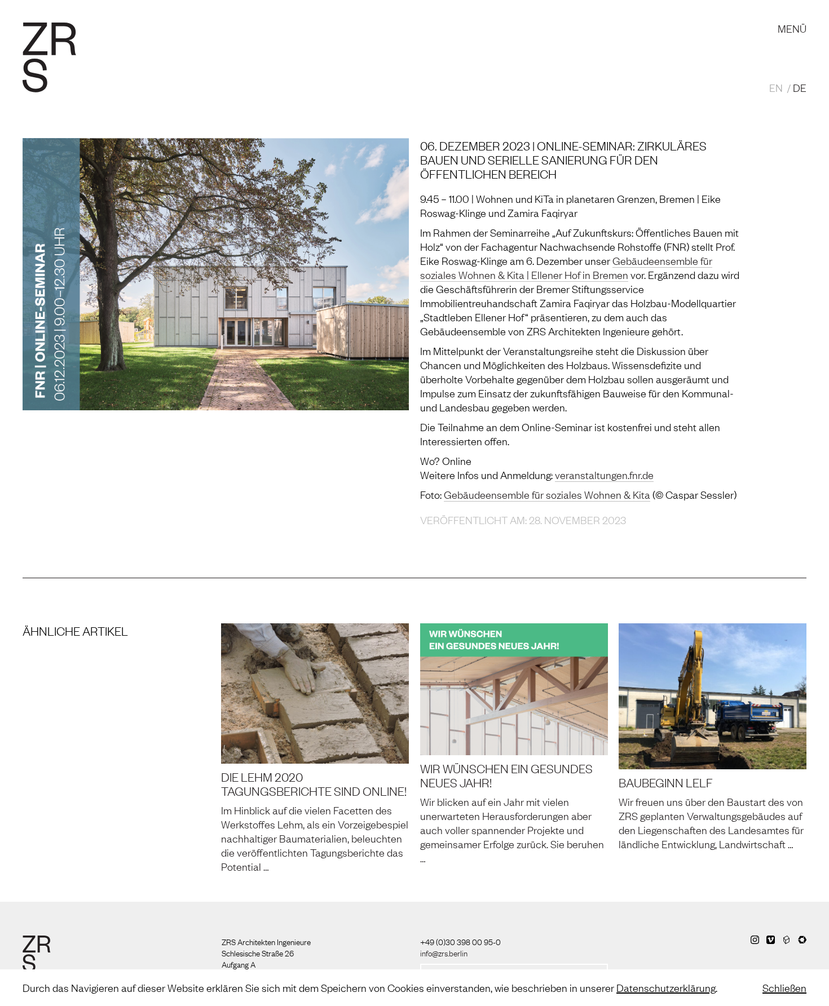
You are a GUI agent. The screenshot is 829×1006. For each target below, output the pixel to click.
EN (776, 87)
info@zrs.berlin (444, 952)
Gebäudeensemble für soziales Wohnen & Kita (547, 494)
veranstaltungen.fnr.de (604, 474)
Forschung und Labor (283, 17)
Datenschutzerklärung (666, 987)
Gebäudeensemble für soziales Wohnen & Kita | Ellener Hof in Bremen (566, 267)
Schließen (784, 987)
